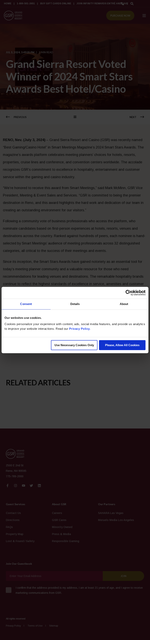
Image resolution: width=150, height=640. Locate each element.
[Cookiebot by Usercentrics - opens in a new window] (128, 293)
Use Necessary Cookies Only (74, 345)
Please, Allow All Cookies (122, 345)
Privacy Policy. (80, 328)
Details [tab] (75, 304)
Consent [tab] (26, 304)
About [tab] (124, 304)
